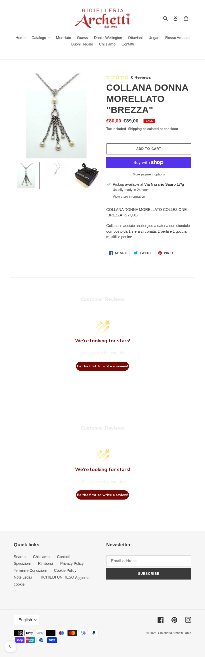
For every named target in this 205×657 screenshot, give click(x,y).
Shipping (135, 129)
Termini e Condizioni (30, 570)
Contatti (63, 557)
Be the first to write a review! (102, 366)
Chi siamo (41, 557)
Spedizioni (22, 563)
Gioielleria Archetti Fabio (174, 633)
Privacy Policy (72, 563)
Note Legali (23, 577)
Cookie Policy (65, 570)
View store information (129, 196)
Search (20, 557)
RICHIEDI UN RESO (57, 577)
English (25, 620)
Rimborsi (45, 563)
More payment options (149, 174)
